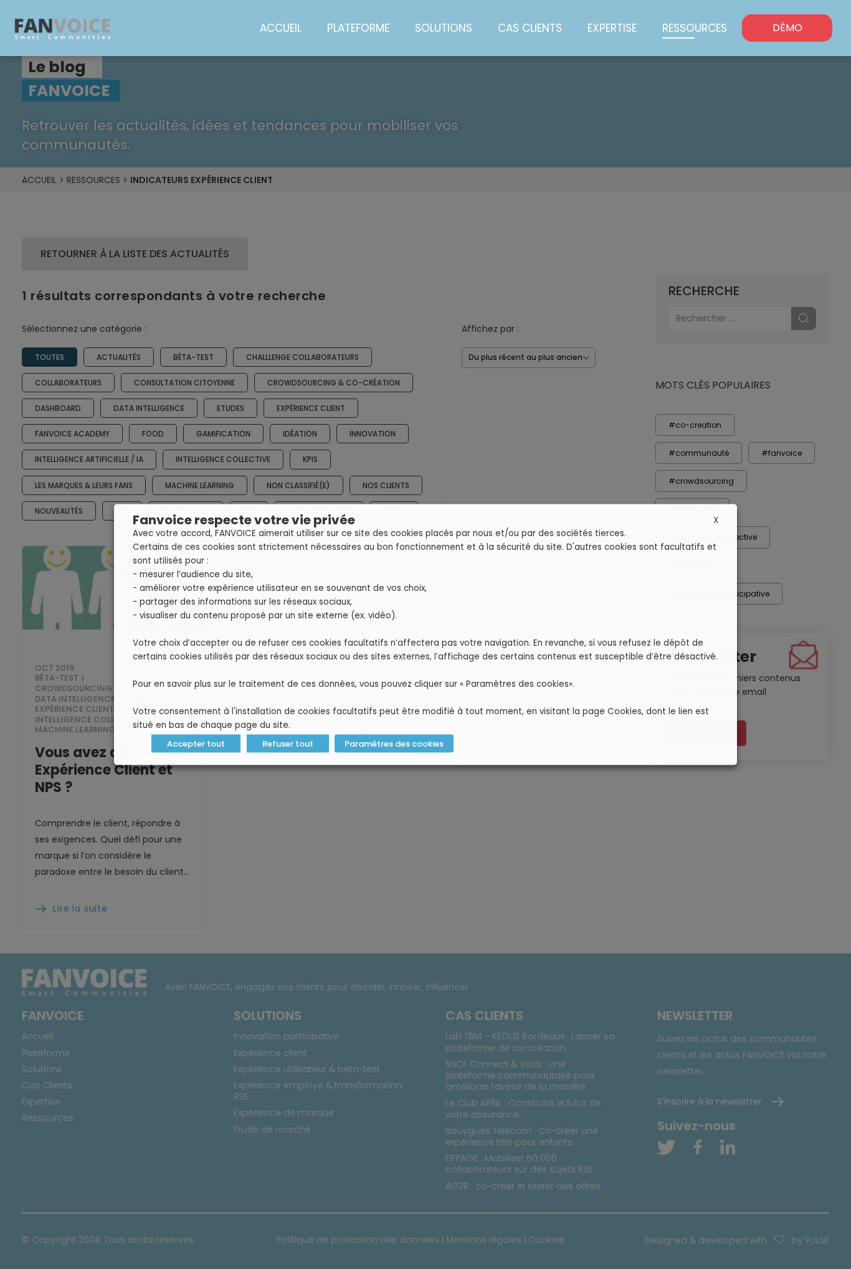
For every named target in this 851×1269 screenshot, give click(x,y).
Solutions (443, 28)
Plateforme (358, 28)
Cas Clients (530, 28)
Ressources (694, 28)
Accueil (281, 28)
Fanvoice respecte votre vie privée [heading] (244, 520)
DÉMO (787, 28)
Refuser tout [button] (287, 744)
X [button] (715, 520)
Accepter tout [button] (196, 744)
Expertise (612, 28)
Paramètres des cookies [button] (394, 744)
